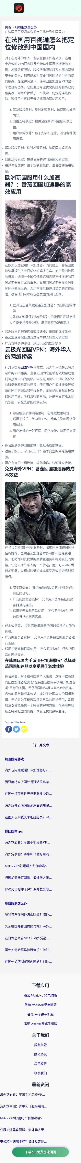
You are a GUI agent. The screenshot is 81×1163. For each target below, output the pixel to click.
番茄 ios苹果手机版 (40, 1014)
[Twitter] (16, 729)
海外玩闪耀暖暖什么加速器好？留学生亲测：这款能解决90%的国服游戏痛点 (28, 770)
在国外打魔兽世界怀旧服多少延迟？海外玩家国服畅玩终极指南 (28, 793)
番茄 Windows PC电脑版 (40, 995)
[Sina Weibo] (24, 729)
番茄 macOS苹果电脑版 (41, 1005)
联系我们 (40, 1073)
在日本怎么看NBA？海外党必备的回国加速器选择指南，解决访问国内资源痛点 (28, 938)
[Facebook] (8, 729)
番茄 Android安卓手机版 (40, 1023)
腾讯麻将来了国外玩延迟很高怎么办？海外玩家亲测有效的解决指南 (28, 782)
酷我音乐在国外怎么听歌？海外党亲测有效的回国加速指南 (28, 914)
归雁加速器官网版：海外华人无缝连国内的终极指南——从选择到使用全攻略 (28, 877)
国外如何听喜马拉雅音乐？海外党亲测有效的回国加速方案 (28, 950)
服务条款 (40, 1045)
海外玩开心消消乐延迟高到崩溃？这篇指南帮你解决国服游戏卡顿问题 (28, 805)
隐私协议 (40, 1054)
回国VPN (27, 367)
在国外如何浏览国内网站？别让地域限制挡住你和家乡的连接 (28, 961)
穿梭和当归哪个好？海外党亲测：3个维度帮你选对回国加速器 (28, 889)
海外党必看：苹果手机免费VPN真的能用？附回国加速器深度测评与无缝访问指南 (28, 842)
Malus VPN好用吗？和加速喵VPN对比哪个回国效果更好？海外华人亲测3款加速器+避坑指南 (28, 866)
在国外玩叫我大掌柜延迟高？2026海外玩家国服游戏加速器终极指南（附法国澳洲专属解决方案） (28, 817)
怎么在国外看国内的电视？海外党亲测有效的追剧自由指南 (28, 926)
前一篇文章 (41, 745)
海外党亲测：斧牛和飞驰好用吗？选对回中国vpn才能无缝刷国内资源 (28, 854)
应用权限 (40, 1063)
